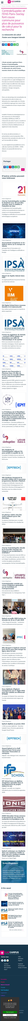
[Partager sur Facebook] (4, 167)
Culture (3, 995)
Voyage (3, 987)
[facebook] (2, 960)
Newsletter (7, 965)
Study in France (22, 967)
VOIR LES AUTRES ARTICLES (16, 929)
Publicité (20, 964)
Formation (4, 979)
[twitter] (5, 960)
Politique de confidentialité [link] (10, 1017)
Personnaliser (10, 1015)
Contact (6, 964)
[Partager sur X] (6, 44)
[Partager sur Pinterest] (9, 44)
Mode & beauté (5, 984)
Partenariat (21, 965)
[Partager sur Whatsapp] (14, 44)
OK (23, 169)
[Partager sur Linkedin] (11, 44)
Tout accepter (10, 1012)
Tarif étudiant (5, 990)
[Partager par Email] (17, 44)
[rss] (7, 960)
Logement (4, 992)
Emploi (3, 982)
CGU (19, 956)
